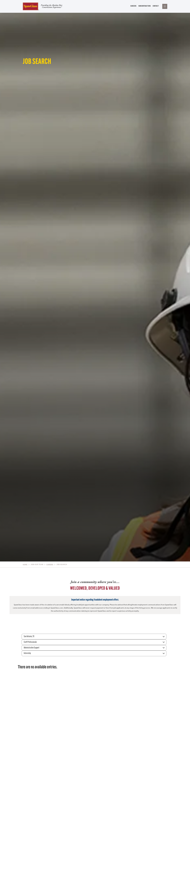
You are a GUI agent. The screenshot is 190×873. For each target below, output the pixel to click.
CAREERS (133, 6)
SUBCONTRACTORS (144, 6)
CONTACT (156, 6)
